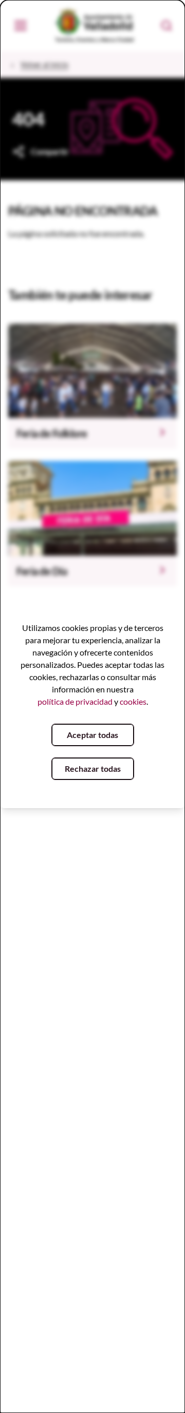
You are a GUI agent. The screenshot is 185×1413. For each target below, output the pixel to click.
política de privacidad (75, 701)
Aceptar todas (92, 735)
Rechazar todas (93, 768)
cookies (133, 701)
